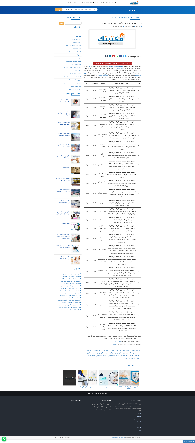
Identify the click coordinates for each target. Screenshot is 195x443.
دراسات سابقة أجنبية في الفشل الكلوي (64, 146)
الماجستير (118, 350)
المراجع (78, 293)
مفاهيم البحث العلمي (75, 291)
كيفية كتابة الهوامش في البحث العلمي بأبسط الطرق (63, 191)
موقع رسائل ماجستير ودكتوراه (99, 353)
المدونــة (139, 422)
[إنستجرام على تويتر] (58, 437)
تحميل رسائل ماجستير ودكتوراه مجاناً (72, 67)
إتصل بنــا (139, 431)
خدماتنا (103, 3)
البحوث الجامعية (77, 281)
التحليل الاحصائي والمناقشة (74, 52)
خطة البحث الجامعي (76, 295)
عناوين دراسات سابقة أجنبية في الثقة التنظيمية (63, 157)
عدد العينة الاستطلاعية (64, 295)
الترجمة (79, 58)
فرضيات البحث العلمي (61, 300)
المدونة (97, 3)
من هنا (115, 344)
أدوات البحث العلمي (76, 39)
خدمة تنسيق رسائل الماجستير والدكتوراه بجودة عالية (63, 101)
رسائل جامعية (125, 355)
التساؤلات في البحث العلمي (74, 300)
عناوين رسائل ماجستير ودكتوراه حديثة (72, 77)
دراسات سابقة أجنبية (76, 64)
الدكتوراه (67, 279)
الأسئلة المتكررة (78, 3)
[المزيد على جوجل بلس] (55, 437)
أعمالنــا (139, 425)
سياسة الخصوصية (114, 437)
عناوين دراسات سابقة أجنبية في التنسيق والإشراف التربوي (63, 213)
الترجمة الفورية (66, 167)
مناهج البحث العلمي (76, 279)
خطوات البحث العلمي (65, 286)
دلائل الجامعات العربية (76, 86)
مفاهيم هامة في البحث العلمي (73, 61)
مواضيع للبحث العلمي (101, 355)
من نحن (108, 3)
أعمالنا (92, 3)
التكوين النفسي (66, 223)
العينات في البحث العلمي (66, 281)
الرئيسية (114, 3)
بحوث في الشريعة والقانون (75, 89)
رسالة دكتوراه (125, 350)
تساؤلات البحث (69, 298)
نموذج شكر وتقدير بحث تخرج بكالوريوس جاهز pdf (63, 247)
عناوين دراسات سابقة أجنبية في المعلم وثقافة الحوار (63, 258)
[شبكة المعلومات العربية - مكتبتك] (134, 3)
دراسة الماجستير (97, 350)
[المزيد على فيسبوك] (60, 437)
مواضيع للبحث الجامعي (114, 355)
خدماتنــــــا (139, 416)
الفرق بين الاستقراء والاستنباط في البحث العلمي (63, 179)
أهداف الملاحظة (76, 307)
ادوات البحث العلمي (76, 286)
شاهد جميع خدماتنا (69, 378)
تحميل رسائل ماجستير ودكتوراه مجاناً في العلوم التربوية (64, 113)
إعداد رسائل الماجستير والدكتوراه (73, 46)
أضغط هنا (118, 341)
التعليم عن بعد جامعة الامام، (74, 276)
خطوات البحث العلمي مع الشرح (74, 288)
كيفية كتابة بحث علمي (67, 283)
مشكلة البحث (77, 298)
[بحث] (58, 9)
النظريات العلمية (77, 71)
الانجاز (64, 276)
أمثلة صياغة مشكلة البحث (69, 293)
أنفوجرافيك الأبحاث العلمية (75, 80)
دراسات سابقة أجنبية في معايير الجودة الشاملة (64, 123)
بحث (61, 23)
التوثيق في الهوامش (66, 302)
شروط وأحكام (122, 437)
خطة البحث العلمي (77, 33)
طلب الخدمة (128, 378)
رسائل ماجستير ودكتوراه (64, 310)
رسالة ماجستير (134, 350)
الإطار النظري (78, 36)
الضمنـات (139, 428)
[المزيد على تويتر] (63, 437)
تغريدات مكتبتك (78, 404)
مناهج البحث (78, 55)
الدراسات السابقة (77, 42)
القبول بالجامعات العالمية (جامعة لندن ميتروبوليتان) (64, 134)
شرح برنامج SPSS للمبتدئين (64, 305)
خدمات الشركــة (134, 365)
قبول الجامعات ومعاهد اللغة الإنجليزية (72, 83)
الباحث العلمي (107, 350)
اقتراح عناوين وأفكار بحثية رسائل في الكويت (71, 274)
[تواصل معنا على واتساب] (4, 439)
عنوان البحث (62, 288)
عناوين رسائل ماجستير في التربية (117, 353)
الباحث (113, 350)
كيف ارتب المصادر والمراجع (63, 291)
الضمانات (86, 3)
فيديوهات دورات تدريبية (75, 74)
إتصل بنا (70, 3)
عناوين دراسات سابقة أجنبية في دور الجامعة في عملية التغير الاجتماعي (63, 236)
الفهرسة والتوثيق (77, 49)
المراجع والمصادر (76, 302)
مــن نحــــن (139, 413)
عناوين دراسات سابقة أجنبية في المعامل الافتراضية (63, 202)
